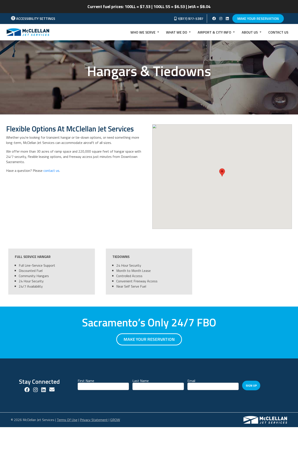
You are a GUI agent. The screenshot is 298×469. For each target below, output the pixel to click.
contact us (51, 170)
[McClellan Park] (265, 419)
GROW (115, 419)
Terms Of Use (67, 419)
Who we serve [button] (143, 32)
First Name (86, 380)
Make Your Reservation (258, 18)
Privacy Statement (94, 419)
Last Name (140, 380)
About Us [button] (250, 32)
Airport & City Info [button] (215, 32)
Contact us (278, 32)
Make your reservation (149, 339)
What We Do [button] (177, 32)
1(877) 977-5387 (189, 18)
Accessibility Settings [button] (35, 18)
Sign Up (251, 385)
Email (191, 380)
